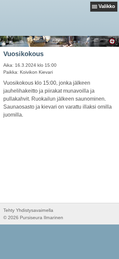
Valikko (107, 6)
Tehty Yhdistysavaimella (28, 210)
